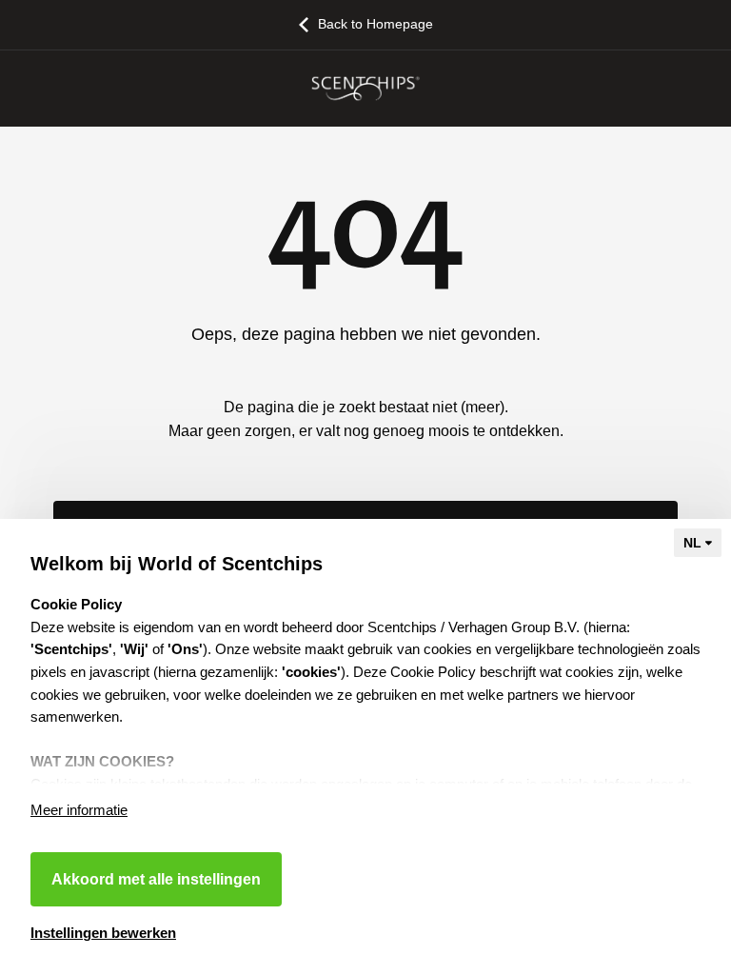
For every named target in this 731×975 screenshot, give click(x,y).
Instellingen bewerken (103, 933)
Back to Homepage (375, 23)
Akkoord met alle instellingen (156, 879)
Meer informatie (79, 810)
